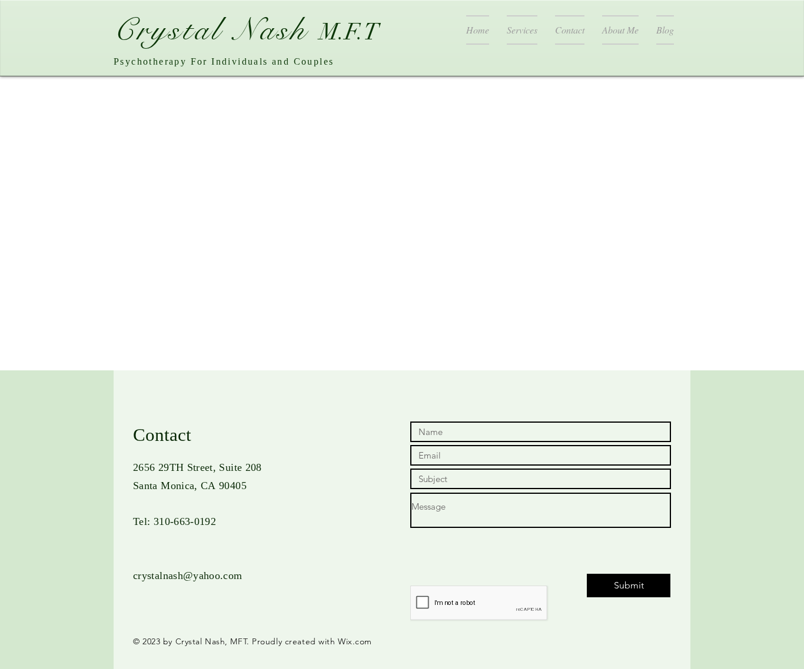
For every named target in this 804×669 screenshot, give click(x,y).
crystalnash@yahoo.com (187, 575)
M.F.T (349, 32)
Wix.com (355, 641)
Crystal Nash (217, 30)
